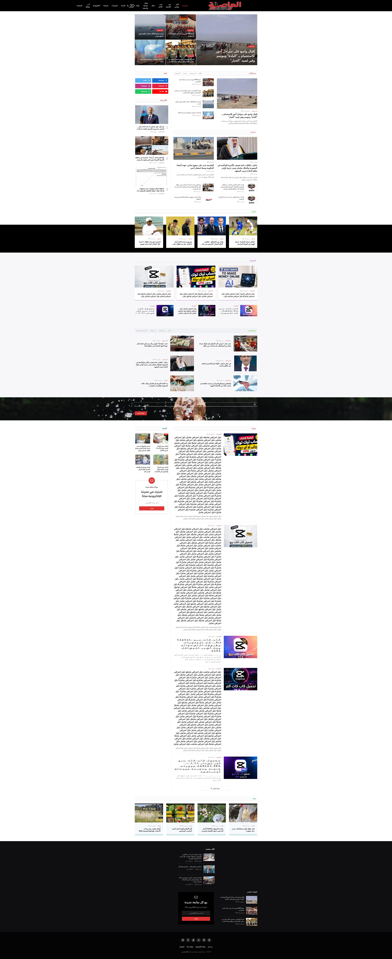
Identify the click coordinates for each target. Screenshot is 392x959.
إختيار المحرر (161, 193)
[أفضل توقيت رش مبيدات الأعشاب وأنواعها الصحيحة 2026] (149, 813)
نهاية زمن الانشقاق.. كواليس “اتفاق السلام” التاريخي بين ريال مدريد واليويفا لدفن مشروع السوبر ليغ (212, 243)
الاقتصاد (164, 428)
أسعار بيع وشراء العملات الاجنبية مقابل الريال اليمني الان (143, 469)
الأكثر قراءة (163, 100)
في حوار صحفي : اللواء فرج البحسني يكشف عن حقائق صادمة (216, 365)
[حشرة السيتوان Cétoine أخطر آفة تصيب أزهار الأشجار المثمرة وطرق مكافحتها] (212, 813)
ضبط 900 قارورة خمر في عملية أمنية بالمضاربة (181, 35)
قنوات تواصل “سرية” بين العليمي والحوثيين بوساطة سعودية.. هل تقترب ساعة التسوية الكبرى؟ (190, 856)
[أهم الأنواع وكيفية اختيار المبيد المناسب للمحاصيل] (180, 813)
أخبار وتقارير (176, 5)
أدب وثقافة (88, 5)
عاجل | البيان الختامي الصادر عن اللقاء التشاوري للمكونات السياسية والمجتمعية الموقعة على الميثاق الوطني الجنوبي (232, 187)
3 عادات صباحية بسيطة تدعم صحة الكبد (151, 60)
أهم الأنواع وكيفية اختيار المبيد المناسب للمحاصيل (182, 830)
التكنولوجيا (96, 6)
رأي (138, 6)
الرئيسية (185, 6)
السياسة (79, 6)
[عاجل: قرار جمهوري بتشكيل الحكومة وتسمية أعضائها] (208, 200)
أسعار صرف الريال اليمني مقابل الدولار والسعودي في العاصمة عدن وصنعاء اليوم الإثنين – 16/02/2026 (161, 469)
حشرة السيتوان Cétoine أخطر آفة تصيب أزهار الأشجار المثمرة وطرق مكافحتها (212, 830)
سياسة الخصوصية (200, 946)
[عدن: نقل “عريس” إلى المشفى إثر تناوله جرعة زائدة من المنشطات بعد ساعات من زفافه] (245, 343)
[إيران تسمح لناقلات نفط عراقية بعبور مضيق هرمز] (150, 27)
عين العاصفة (168, 5)
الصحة (123, 6)
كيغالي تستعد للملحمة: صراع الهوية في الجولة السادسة (245, 243)
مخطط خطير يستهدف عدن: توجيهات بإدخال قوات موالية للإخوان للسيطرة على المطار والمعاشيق (150, 190)
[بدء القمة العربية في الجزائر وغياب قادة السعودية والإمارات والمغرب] (182, 383)
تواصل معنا (190, 946)
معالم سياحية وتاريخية (145, 5)
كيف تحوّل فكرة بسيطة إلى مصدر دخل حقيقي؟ (243, 830)
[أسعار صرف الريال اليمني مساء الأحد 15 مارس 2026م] (160, 438)
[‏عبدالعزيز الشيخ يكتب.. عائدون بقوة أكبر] (209, 869)
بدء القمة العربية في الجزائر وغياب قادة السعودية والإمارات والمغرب (154, 384)
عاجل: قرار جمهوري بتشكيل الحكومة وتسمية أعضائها (187, 198)
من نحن (210, 946)
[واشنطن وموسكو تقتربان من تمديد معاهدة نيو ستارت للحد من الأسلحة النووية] (245, 383)
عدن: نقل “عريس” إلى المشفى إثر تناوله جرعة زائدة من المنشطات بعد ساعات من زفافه (215, 345)
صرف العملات (131, 5)
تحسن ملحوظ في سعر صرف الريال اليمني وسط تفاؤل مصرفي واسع (142, 448)
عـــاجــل (253, 132)
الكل (200, 73)
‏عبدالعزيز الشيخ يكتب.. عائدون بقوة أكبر (190, 866)
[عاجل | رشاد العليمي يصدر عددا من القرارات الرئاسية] (251, 200)
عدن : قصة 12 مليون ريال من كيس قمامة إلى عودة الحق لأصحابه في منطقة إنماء (152, 345)
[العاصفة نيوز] (225, 5)
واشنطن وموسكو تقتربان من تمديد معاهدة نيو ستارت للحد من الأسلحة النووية (216, 384)
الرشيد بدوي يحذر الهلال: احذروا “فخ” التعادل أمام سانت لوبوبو (149, 243)
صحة (254, 798)
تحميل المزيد (216, 788)
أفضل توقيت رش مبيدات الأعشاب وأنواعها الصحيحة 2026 (149, 830)
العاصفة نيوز (185, 952)
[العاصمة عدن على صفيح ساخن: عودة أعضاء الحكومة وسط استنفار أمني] (193, 148)
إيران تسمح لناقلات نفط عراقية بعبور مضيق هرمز (151, 35)
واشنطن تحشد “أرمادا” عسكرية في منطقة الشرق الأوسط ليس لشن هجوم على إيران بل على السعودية (187, 187)
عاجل (153, 6)
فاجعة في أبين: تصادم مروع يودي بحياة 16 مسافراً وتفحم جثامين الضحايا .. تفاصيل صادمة (190, 880)
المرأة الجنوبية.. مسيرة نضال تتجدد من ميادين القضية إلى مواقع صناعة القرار (181, 60)
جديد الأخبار (160, 5)
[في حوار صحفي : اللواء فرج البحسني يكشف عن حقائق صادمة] (245, 363)
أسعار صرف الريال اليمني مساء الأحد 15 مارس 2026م (162, 448)
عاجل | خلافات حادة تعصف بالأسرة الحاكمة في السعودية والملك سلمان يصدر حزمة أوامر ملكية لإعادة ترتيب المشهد (237, 168)
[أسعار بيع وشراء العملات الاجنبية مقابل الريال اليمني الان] (142, 460)
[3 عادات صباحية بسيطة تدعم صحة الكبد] (150, 52)
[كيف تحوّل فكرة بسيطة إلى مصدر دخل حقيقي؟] (243, 813)
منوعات (253, 428)
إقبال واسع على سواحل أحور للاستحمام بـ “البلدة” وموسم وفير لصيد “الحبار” (235, 55)
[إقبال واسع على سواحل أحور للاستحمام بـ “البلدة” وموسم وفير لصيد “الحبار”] (226, 39)
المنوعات (115, 6)
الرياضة (105, 6)
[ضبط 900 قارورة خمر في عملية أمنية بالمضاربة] (180, 27)
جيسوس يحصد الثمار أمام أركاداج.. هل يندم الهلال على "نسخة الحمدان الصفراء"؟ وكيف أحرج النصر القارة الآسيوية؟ (181, 243)
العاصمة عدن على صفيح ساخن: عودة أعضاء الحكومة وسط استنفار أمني (195, 166)
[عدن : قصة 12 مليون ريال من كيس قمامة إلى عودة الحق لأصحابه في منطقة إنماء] (182, 343)
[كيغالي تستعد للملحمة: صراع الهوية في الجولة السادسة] (243, 226)
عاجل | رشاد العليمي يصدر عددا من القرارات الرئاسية (231, 198)
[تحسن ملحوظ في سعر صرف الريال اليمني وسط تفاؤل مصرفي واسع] (142, 438)
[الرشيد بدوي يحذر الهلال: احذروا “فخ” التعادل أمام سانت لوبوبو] (149, 226)
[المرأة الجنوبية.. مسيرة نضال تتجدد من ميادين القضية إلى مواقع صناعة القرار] (180, 52)
